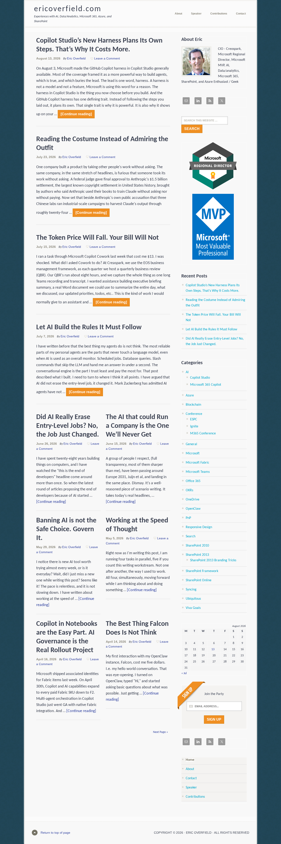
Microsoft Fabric (197, 462)
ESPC (193, 419)
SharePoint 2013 (197, 555)
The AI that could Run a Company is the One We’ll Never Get (137, 426)
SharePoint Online (198, 580)
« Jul (184, 673)
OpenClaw (193, 509)
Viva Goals (193, 608)
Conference (194, 414)
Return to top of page (55, 832)
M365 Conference (203, 433)
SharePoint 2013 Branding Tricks (213, 560)
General (191, 444)
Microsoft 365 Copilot (205, 385)
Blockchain (193, 405)
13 (212, 649)
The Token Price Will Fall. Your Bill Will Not (97, 237)
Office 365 (193, 481)
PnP (188, 518)
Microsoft (193, 453)
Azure (190, 395)
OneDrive (192, 499)
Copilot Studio (200, 378)
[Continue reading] (76, 114)
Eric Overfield (76, 58)
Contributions (195, 797)
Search (190, 536)
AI (187, 372)
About (190, 769)
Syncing (191, 589)
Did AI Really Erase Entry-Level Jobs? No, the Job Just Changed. (67, 426)
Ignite (194, 426)
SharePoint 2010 (197, 545)
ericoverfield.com (67, 9)
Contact (191, 778)
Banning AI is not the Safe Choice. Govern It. (66, 529)
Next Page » (160, 732)
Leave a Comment (107, 58)
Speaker (191, 787)
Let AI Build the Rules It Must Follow (89, 327)
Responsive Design (199, 527)
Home (190, 760)
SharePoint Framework (202, 571)
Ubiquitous (193, 599)
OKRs (189, 490)
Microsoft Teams (198, 472)
